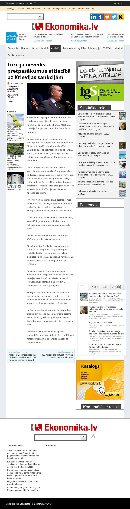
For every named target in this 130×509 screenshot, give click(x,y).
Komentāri (99, 287)
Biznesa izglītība (76, 8)
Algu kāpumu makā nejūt (90, 133)
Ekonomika (13, 48)
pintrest (107, 16)
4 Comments (105, 351)
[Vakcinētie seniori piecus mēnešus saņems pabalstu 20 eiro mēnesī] (122, 119)
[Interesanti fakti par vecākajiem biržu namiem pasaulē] (122, 167)
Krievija (10, 97)
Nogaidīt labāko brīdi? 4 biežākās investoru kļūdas (14, 187)
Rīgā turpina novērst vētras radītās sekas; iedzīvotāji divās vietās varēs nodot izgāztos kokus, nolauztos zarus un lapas (24, 474)
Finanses (69, 41)
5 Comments (106, 338)
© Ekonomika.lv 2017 (42, 504)
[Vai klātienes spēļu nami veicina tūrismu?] (122, 158)
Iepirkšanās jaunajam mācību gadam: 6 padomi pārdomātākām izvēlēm (35, 35)
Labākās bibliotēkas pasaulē (92, 191)
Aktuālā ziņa (23, 41)
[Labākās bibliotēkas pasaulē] (122, 196)
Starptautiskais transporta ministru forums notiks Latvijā (105, 345)
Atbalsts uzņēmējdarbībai (54, 8)
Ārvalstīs (55, 48)
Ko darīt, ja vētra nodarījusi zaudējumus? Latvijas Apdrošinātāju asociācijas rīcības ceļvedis (23, 464)
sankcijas (11, 99)
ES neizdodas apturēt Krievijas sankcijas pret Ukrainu (57, 356)
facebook (100, 16)
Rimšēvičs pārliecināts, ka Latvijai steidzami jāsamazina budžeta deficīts (106, 332)
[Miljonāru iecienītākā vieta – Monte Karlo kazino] (122, 187)
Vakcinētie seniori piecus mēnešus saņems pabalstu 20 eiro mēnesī (94, 115)
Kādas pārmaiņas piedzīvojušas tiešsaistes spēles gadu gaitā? (93, 173)
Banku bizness (33, 8)
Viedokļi (119, 48)
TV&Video (108, 48)
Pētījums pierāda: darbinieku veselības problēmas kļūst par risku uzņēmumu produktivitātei (107, 36)
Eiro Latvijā (91, 8)
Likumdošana (69, 48)
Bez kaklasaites (16, 55)
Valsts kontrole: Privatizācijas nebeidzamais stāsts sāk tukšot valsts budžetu (96, 126)
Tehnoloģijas (94, 48)
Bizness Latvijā (108, 42)
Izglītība (32, 41)
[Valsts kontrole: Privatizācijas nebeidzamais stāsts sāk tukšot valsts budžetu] (122, 129)
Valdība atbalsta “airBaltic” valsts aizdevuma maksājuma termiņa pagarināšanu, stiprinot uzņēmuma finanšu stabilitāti (15, 133)
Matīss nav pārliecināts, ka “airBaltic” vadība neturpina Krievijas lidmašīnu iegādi (22, 357)
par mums (118, 3)
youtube (120, 16)
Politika (21, 8)
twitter (114, 16)
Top (83, 287)
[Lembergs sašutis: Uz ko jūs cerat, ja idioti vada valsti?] (122, 148)
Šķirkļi (117, 287)
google (93, 16)
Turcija (10, 102)
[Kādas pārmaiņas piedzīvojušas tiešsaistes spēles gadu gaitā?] (122, 177)
